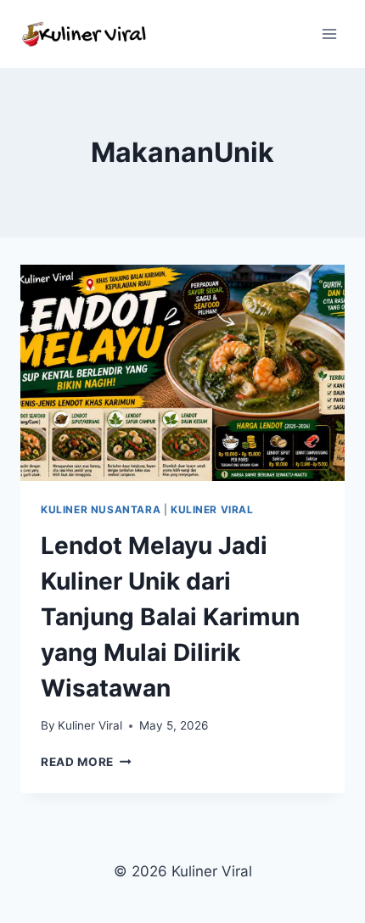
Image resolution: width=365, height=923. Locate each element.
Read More (86, 762)
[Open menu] (329, 33)
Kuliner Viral (212, 509)
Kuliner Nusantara (100, 509)
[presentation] (182, 373)
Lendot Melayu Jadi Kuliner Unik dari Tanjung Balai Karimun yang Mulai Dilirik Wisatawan (170, 616)
